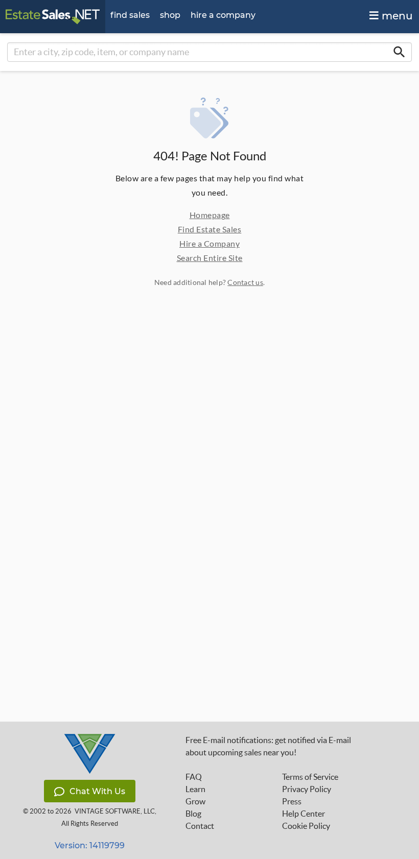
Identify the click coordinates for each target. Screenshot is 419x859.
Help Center (303, 813)
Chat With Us (97, 791)
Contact (199, 825)
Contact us (245, 282)
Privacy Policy (306, 789)
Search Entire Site (210, 258)
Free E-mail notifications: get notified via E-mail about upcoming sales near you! (268, 746)
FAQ (193, 776)
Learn (195, 789)
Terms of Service (310, 776)
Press (291, 801)
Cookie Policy (306, 825)
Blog (193, 813)
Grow (195, 801)
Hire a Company (209, 243)
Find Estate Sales (210, 229)
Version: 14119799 (90, 845)
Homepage (210, 215)
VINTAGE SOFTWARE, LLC (115, 811)
